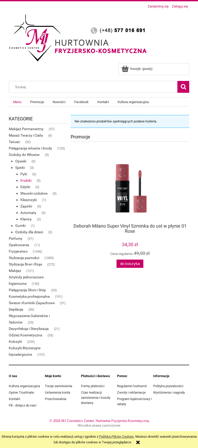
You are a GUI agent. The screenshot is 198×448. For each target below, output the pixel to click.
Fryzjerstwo (18, 251)
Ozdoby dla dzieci (29, 232)
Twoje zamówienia (58, 386)
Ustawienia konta (57, 392)
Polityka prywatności (168, 386)
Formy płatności (92, 386)
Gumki (20, 225)
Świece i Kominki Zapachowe (32, 303)
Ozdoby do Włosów (24, 155)
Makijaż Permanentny (26, 129)
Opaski (20, 161)
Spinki (20, 167)
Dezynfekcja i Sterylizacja (29, 329)
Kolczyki (15, 341)
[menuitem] (17, 101)
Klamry (26, 219)
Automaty (28, 213)
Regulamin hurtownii (132, 386)
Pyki (23, 174)
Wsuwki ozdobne (33, 193)
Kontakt (14, 399)
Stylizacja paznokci (24, 258)
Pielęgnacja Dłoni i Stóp (27, 290)
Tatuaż (14, 142)
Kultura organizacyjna (24, 386)
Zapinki (26, 206)
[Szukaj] (183, 87)
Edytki (25, 187)
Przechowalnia (55, 399)
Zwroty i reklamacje (131, 392)
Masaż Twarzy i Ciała (26, 135)
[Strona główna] (80, 37)
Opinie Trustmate (21, 392)
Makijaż (15, 271)
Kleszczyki (28, 200)
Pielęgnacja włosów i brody (30, 148)
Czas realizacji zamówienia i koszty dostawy (95, 398)
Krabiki (25, 180)
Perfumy (15, 238)
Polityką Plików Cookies (116, 436)
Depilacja (16, 309)
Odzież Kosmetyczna (25, 335)
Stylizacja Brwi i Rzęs (25, 264)
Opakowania (19, 245)
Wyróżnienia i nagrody (169, 392)
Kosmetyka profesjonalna (29, 296)
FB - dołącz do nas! (22, 405)
